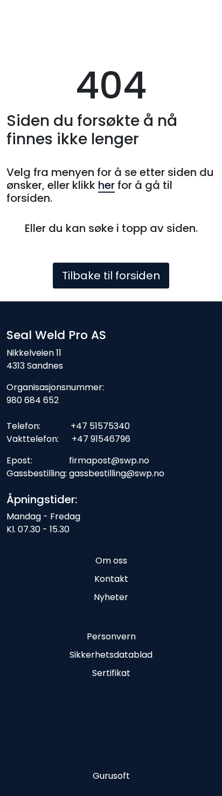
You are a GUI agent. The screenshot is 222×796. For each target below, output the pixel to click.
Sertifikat (111, 673)
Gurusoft (111, 776)
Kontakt (111, 579)
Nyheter (111, 597)
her (106, 185)
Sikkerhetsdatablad (111, 655)
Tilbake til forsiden (111, 275)
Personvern (111, 636)
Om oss (111, 560)
